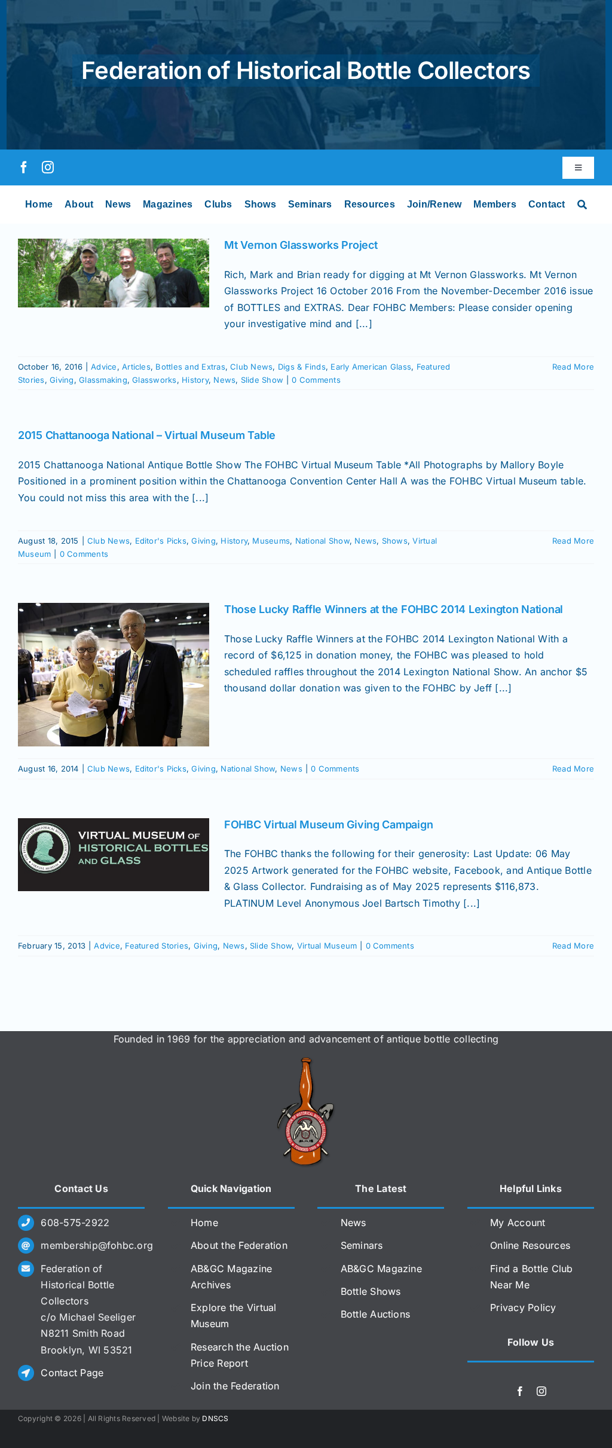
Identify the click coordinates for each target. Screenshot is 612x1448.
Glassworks (154, 380)
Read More (573, 366)
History (195, 380)
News (224, 380)
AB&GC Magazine (381, 1269)
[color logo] (306, 1062)
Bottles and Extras (190, 366)
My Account (517, 1222)
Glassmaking (103, 380)
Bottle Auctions (376, 1314)
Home (204, 1222)
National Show (322, 540)
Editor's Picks (160, 540)
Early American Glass (371, 366)
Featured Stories (156, 945)
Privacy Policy (523, 1307)
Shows (395, 540)
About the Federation (239, 1245)
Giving (62, 380)
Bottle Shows (371, 1291)
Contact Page (72, 1373)
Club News (251, 366)
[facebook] (24, 167)
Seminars (362, 1245)
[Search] (582, 204)
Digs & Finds (302, 366)
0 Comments (316, 380)
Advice (104, 366)
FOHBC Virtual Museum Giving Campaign (328, 824)
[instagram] (48, 167)
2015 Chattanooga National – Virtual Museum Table (147, 435)
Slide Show (262, 380)
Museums (271, 540)
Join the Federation (235, 1386)
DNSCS (215, 1418)
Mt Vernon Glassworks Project (300, 245)
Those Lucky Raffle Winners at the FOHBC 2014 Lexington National (393, 609)
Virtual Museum (327, 945)
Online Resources (530, 1245)
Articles (136, 366)
